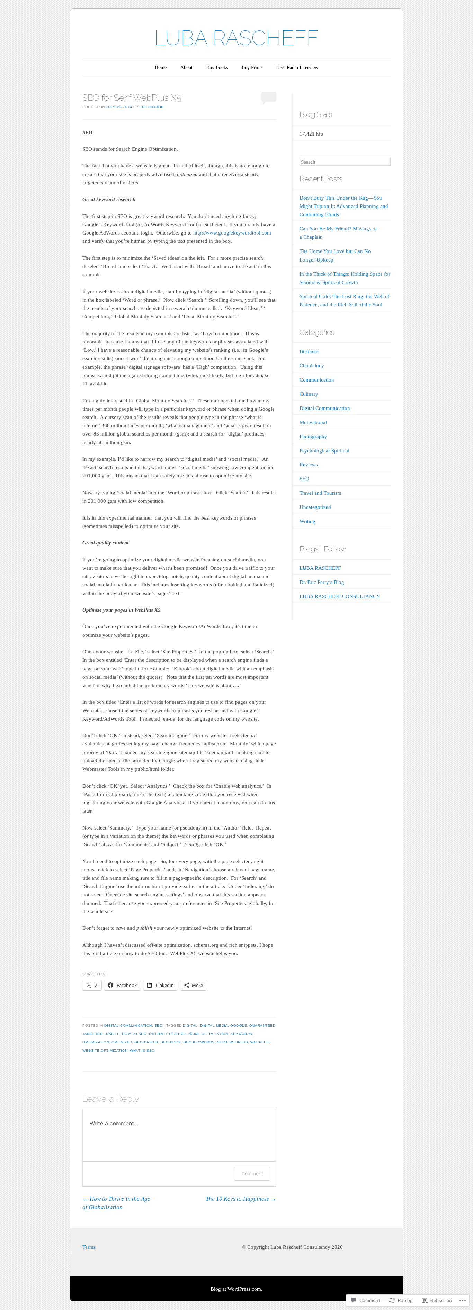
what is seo (142, 1050)
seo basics (146, 1042)
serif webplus (232, 1042)
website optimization (104, 1050)
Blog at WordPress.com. (236, 1289)
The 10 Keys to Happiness (241, 1199)
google (238, 1025)
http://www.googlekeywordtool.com (232, 233)
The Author (152, 107)
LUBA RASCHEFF (236, 38)
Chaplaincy (312, 365)
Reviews (309, 464)
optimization (95, 1042)
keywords (241, 1034)
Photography (313, 436)
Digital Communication (128, 1025)
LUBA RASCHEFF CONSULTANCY (340, 596)
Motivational (313, 422)
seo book (171, 1042)
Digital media (214, 1025)
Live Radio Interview (297, 67)
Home (161, 67)
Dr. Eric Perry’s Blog (322, 582)
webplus (259, 1042)
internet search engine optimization (188, 1034)
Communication (317, 380)
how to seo (134, 1034)
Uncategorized (315, 507)
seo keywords (199, 1042)
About (186, 67)
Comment (252, 1173)
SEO (158, 1025)
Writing (307, 521)
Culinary (309, 394)
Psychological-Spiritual (324, 451)
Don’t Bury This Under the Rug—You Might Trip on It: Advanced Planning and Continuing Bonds (344, 206)
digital (190, 1025)
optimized (121, 1042)
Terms (89, 1247)
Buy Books (217, 67)
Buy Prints (252, 67)
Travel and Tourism (320, 493)
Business (309, 351)
